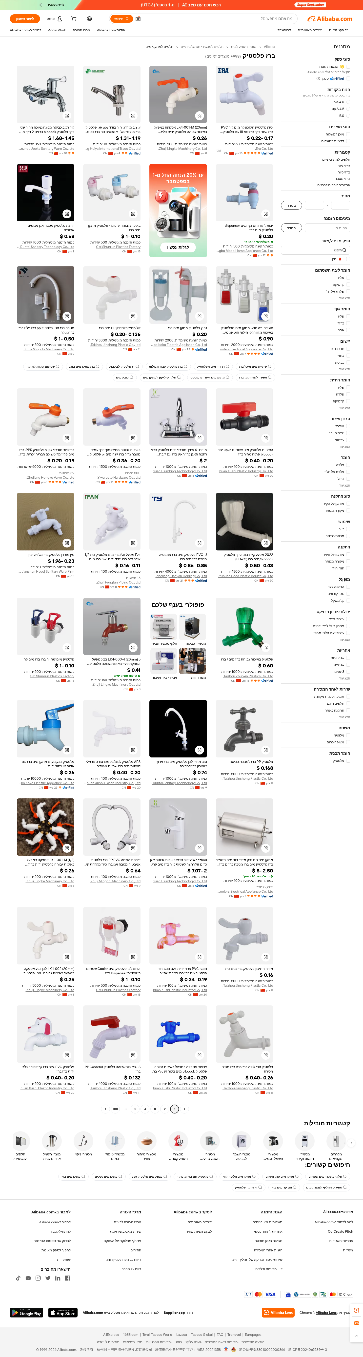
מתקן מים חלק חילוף (237, 1176)
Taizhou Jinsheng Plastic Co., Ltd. (115, 345)
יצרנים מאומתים (200, 1222)
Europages (253, 1335)
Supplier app (174, 1313)
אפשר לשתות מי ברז (253, 377)
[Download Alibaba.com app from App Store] (63, 1313)
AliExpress (111, 1335)
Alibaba (269, 47)
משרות (348, 1250)
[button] (138, 19)
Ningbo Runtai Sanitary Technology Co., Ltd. (45, 247)
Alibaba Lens (326, 1313)
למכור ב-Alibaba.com (55, 1222)
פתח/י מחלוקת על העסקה (122, 1241)
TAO (220, 1335)
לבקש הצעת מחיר (199, 1231)
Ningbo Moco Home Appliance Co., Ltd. (244, 251)
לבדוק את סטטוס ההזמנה (52, 1241)
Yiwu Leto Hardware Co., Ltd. (119, 477)
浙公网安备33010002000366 (262, 1350)
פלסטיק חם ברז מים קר (192, 1176)
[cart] (73, 19)
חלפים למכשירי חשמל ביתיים (202, 47)
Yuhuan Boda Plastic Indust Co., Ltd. (245, 576)
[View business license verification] (226, 1349)
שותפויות (64, 1260)
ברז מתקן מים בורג (82, 366)
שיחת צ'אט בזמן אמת (125, 1231)
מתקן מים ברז (71, 1176)
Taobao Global (202, 1335)
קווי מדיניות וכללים (268, 1269)
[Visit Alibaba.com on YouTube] (28, 1278)
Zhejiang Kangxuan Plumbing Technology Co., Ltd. (178, 471)
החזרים (135, 1250)
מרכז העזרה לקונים (127, 1222)
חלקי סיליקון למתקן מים (159, 377)
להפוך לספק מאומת (56, 1250)
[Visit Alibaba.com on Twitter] (48, 1278)
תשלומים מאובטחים (267, 1222)
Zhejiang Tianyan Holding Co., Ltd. (181, 576)
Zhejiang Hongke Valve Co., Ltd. (50, 477)
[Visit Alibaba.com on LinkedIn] (58, 1278)
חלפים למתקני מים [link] (159, 47)
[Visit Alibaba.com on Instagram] (38, 1278)
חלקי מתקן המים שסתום (325, 1176)
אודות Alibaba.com (338, 1212)
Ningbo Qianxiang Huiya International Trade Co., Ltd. (112, 149)
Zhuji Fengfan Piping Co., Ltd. (118, 582)
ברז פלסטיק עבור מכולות (166, 366)
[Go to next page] (105, 1109)
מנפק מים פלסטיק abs (147, 1176)
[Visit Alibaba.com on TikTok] (18, 1278)
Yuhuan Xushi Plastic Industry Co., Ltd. (244, 471)
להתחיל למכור (60, 1231)
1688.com (130, 1335)
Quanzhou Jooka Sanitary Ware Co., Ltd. (45, 149)
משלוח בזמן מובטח (268, 1241)
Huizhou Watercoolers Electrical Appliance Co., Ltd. (244, 349)
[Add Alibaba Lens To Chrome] (278, 1313)
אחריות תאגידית (341, 1241)
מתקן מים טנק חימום (279, 1176)
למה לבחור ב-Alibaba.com (334, 1222)
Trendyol (234, 1335)
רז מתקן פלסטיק (246, 1187)
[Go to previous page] (184, 1109)
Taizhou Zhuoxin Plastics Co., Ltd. (248, 676)
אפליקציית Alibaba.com (101, 1313)
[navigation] (315, 578)
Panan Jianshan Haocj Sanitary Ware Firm (45, 571)
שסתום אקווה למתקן (40, 366)
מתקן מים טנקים (106, 1176)
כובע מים (122, 377)
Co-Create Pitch (340, 1231)
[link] (356, 1310)
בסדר (291, 205)
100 (115, 1109)
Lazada (181, 1335)
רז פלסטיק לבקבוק (122, 366)
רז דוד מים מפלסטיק (211, 366)
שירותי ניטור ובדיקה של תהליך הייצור (256, 1260)
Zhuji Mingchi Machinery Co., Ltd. (49, 349)
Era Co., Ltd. (264, 149)
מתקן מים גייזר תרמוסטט (207, 377)
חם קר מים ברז (282, 1187)
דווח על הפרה (131, 1269)
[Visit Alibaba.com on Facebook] (68, 1278)
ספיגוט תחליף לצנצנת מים (324, 1187)
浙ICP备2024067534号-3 (307, 1350)
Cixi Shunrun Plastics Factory (118, 247)
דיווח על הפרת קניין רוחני (123, 1260)
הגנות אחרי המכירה (268, 1250)
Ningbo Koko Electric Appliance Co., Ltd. (178, 345)
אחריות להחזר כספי (268, 1231)
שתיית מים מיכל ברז (253, 366)
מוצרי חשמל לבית (244, 47)
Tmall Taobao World (157, 1335)
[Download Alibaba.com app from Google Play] (26, 1313)
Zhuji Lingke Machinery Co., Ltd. (182, 149)
